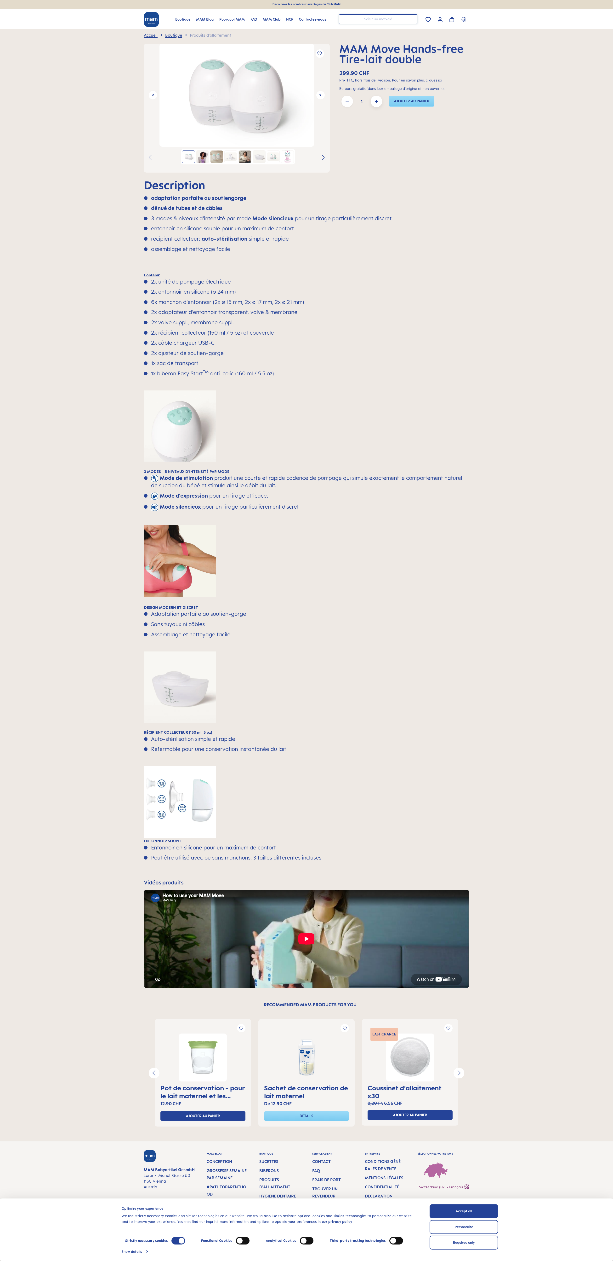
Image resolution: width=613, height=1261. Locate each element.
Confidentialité (382, 1187)
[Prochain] (320, 95)
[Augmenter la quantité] (376, 101)
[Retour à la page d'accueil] (151, 19)
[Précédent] (153, 95)
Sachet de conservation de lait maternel (306, 1092)
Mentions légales (384, 1177)
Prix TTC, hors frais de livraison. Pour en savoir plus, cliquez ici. (391, 80)
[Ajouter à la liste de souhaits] (320, 53)
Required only (464, 1242)
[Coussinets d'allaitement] (410, 1057)
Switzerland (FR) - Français (441, 1187)
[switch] (243, 1240)
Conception (219, 1161)
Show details (132, 1251)
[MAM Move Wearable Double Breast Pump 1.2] (236, 95)
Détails (306, 1116)
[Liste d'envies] (428, 19)
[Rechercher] (412, 19)
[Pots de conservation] (202, 1057)
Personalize (464, 1227)
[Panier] (451, 19)
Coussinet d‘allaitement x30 (405, 1092)
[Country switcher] (464, 19)
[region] (237, 108)
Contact (321, 1161)
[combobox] (378, 19)
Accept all (464, 1211)
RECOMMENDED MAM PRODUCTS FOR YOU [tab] (310, 1004)
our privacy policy (337, 1222)
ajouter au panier (411, 101)
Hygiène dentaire (277, 1196)
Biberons (269, 1170)
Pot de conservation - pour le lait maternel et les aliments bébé (202, 1092)
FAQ (316, 1170)
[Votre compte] (440, 19)
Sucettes (268, 1161)
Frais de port (326, 1179)
